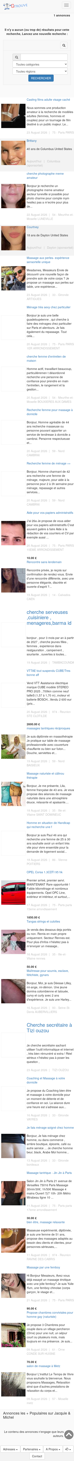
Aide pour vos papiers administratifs (50, 512)
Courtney (33, 227)
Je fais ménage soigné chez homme (50, 1127)
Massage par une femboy (43, 1267)
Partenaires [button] (31, 1449)
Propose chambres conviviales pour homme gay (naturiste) (50, 1314)
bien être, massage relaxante (46, 1222)
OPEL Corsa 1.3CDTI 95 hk (44, 872)
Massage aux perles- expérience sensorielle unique (48, 260)
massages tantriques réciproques (48, 728)
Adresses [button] (9, 1449)
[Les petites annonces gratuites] (16, 5)
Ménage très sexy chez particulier (49, 307)
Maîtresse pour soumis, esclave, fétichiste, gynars (48, 973)
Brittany (32, 141)
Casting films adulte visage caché (48, 99)
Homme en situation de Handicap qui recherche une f (48, 825)
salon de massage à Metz (43, 1366)
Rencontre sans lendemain (44, 562)
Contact (37, 1456)
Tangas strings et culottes (43, 921)
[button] (68, 1449)
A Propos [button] (52, 1449)
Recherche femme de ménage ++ (49, 463)
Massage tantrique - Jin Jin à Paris (49, 1173)
